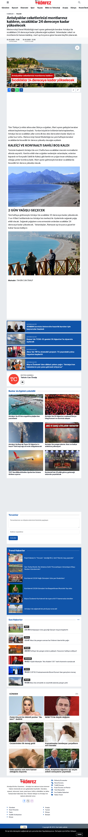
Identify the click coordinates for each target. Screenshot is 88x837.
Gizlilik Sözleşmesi (15, 814)
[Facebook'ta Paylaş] (9, 90)
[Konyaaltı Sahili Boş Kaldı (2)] (44, 186)
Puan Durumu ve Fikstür (62, 787)
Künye (11, 817)
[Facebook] (24, 801)
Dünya (73, 8)
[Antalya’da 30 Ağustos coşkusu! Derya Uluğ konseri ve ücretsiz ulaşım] (62, 404)
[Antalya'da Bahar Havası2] (44, 253)
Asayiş (65, 8)
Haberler (10, 14)
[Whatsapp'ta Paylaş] (17, 90)
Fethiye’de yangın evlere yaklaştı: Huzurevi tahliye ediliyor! (50, 651)
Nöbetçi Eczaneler (60, 780)
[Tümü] (78, 620)
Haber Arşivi (58, 795)
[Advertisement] (44, 109)
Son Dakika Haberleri (61, 792)
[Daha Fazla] (21, 90)
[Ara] (79, 2)
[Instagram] (32, 801)
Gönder (13, 538)
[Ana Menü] (8, 2)
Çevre (27, 637)
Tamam (79, 834)
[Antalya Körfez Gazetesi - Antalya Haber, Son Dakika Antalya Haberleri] (43, 2)
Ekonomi (24, 8)
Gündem (5, 8)
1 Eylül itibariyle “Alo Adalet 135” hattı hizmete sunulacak (49, 662)
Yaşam (40, 8)
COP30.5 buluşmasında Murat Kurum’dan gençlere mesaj (50, 672)
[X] (28, 801)
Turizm (47, 810)
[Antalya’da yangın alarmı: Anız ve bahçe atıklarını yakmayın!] (62, 432)
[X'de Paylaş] (13, 90)
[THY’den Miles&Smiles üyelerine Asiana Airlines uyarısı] (26, 460)
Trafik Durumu (59, 785)
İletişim (47, 814)
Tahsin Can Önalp (29, 378)
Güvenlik (28, 658)
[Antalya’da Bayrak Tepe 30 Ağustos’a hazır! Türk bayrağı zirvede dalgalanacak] (26, 432)
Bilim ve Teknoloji (52, 8)
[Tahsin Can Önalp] (14, 379)
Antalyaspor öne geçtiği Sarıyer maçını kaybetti (46, 630)
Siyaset (15, 8)
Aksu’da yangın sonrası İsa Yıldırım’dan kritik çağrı (46, 640)
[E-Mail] (22, 382)
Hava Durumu (59, 783)
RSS (24, 827)
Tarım (11, 812)
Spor (33, 8)
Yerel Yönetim (13, 810)
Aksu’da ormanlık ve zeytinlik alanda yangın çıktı (46, 683)
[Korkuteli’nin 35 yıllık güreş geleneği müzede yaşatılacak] (62, 460)
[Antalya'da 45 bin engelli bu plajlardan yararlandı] (26, 404)
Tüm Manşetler (59, 790)
